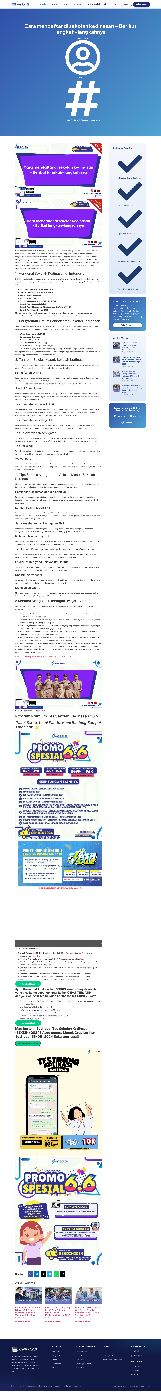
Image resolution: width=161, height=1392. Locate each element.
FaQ (114, 4)
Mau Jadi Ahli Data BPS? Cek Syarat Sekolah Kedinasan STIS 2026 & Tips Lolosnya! (87, 1311)
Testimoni (77, 4)
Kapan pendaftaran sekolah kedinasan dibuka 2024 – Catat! (48, 657)
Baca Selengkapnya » (22, 1321)
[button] (58, 941)
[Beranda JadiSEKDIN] (21, 4)
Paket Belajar (81, 1368)
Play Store (70, 953)
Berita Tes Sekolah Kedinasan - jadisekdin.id (83, 120)
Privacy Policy (108, 1355)
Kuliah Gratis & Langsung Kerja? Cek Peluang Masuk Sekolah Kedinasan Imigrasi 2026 (57, 1311)
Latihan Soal (81, 1355)
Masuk (126, 4)
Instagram (138, 1355)
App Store (82, 953)
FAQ (104, 1351)
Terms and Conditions (112, 1359)
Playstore (135, 1366)
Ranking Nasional (83, 1364)
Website (134, 1374)
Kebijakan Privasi (119, 1386)
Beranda (42, 4)
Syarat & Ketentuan (136, 1386)
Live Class (80, 1359)
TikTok (136, 1351)
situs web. (83, 959)
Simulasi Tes (81, 1351)
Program (54, 4)
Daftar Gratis (141, 4)
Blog (106, 4)
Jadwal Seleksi (93, 4)
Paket (65, 4)
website (36, 956)
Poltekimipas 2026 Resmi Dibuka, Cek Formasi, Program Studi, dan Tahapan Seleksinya (28, 1311)
